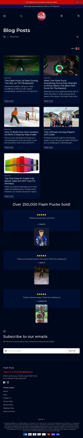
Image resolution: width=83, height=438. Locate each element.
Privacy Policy (8, 401)
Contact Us (7, 398)
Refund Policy (8, 405)
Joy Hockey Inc (12, 423)
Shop (5, 395)
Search (5, 391)
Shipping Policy (8, 408)
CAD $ (77, 2)
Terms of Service (9, 411)
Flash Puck (8, 368)
